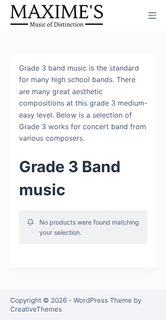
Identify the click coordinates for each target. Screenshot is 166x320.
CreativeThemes (36, 309)
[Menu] (152, 16)
